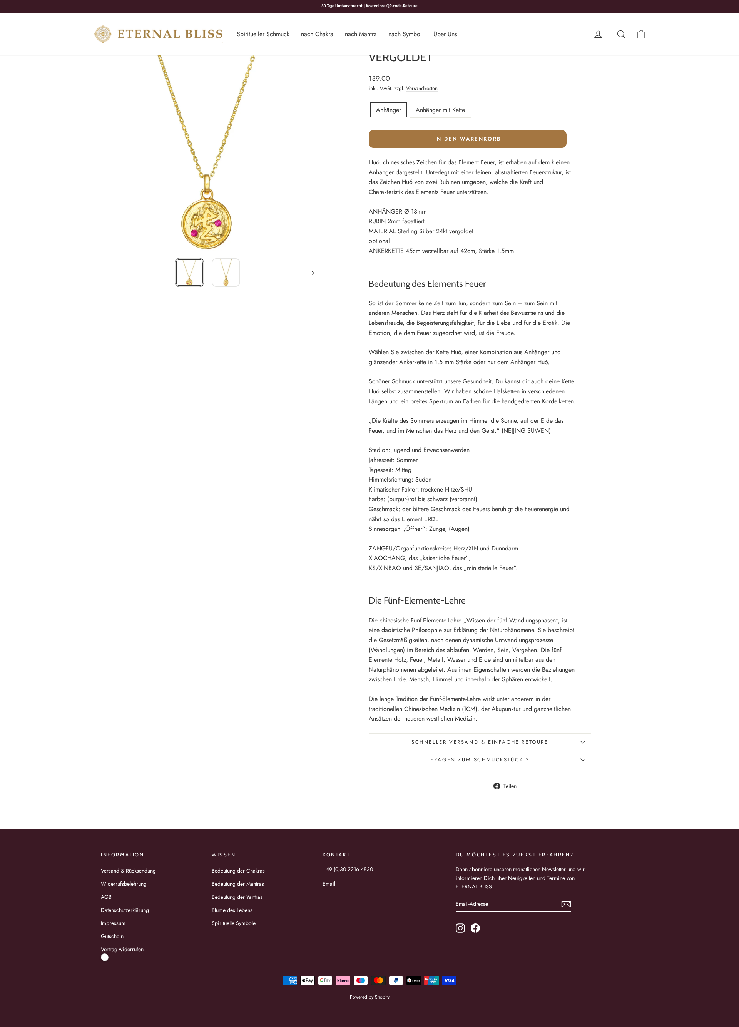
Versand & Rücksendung (128, 871)
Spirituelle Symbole (234, 923)
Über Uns (445, 34)
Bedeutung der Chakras (238, 871)
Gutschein (112, 936)
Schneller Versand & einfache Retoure (479, 742)
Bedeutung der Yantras (237, 897)
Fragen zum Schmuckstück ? (479, 759)
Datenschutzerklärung (125, 910)
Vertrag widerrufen (122, 949)
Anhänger (388, 109)
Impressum (113, 923)
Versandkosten (422, 88)
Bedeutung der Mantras (238, 884)
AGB (106, 897)
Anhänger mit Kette (440, 109)
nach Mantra (361, 34)
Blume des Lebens (232, 910)
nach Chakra (317, 34)
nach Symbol (405, 34)
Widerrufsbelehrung (124, 884)
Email (329, 884)
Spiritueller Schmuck (263, 34)
